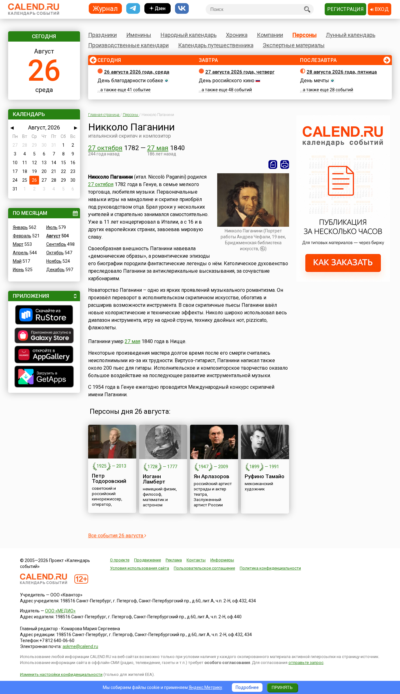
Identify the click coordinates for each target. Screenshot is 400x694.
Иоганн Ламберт (154, 479)
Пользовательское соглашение (204, 568)
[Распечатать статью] (284, 164)
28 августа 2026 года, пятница (342, 72)
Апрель (20, 252)
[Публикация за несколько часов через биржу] (343, 280)
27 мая (157, 148)
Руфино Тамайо (264, 476)
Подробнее (247, 687)
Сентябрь (56, 244)
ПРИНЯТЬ (282, 687)
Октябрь (55, 252)
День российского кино (226, 81)
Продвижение (147, 560)
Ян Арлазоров (211, 476)
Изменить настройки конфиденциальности (61, 674)
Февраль (22, 235)
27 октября (105, 148)
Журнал (105, 8)
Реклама (174, 560)
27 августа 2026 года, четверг (239, 72)
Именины (138, 35)
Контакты (196, 560)
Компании (270, 35)
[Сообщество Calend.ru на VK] (182, 8)
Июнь (18, 269)
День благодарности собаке (130, 81)
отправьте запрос (305, 662)
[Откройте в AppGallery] (44, 355)
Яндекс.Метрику (205, 687)
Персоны (304, 35)
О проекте (119, 560)
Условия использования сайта (139, 568)
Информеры (222, 560)
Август (53, 235)
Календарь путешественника (215, 45)
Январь (20, 227)
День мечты (314, 81)
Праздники (102, 35)
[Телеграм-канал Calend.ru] (133, 8)
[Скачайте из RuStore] (44, 315)
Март (18, 244)
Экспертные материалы (294, 45)
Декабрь (55, 269)
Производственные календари (128, 45)
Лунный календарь (350, 35)
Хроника (237, 35)
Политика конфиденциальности (270, 568)
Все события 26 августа (116, 536)
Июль (52, 227)
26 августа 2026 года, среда (136, 72)
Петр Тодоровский (109, 478)
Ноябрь (54, 261)
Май (17, 261)
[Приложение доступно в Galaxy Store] (44, 336)
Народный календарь (189, 35)
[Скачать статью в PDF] (272, 164)
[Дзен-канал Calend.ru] (157, 8)
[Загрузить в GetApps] (44, 377)
